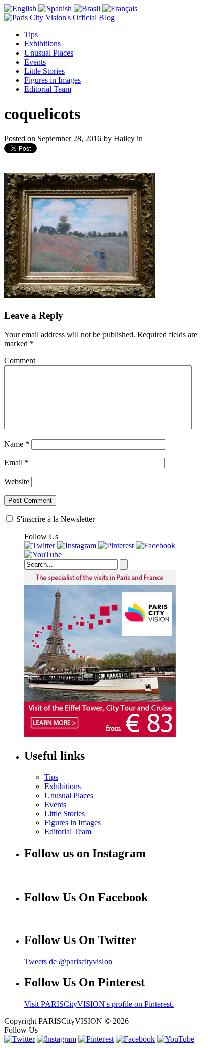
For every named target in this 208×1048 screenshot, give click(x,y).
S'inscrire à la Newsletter (54, 519)
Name (16, 444)
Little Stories (44, 71)
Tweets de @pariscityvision (68, 961)
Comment (19, 360)
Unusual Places (48, 52)
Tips (31, 34)
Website (16, 481)
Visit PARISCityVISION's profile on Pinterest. (99, 1004)
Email (16, 462)
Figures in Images (52, 80)
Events (35, 62)
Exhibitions (42, 43)
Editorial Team (47, 89)
